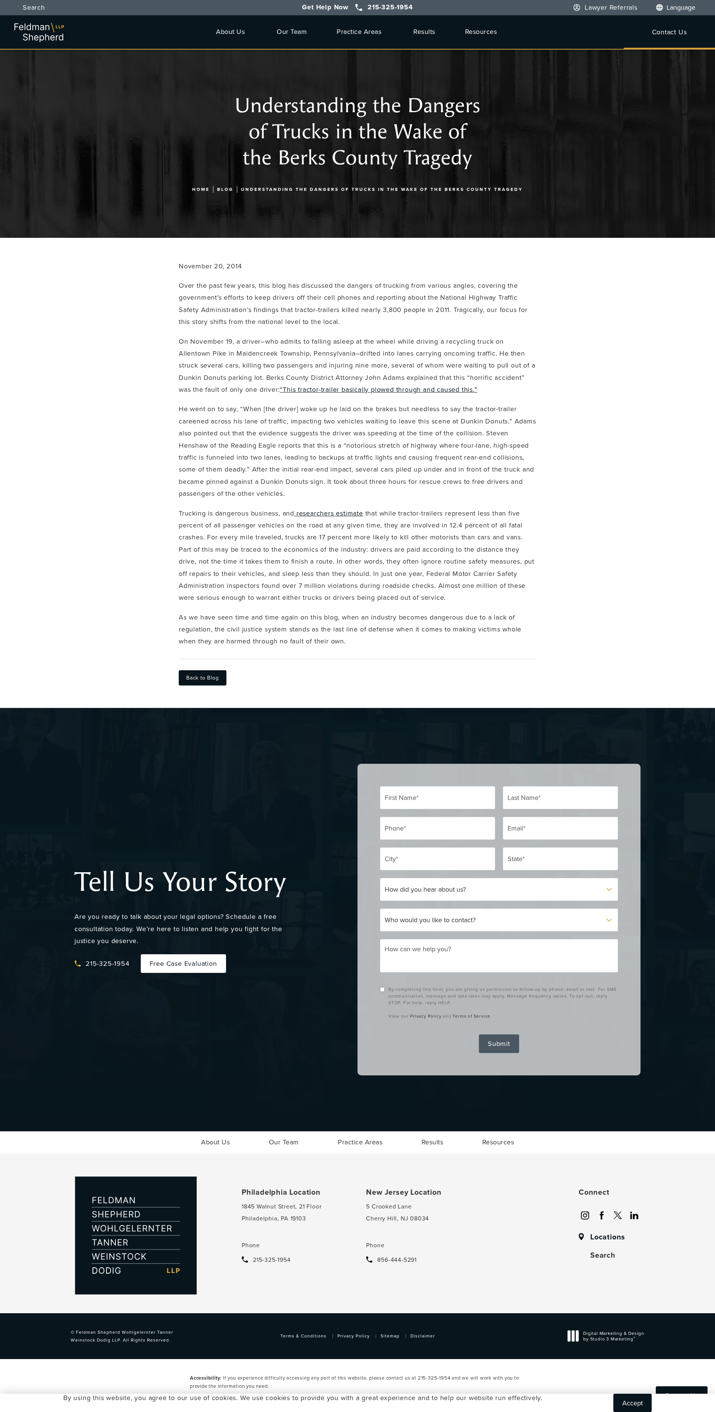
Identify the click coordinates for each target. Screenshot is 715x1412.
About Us (230, 31)
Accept (632, 1403)
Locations (607, 1237)
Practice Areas (359, 31)
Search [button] (34, 8)
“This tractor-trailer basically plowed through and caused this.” (378, 389)
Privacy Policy (425, 1016)
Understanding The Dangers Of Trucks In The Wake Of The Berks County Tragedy (382, 189)
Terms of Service (471, 1016)
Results (424, 31)
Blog (225, 189)
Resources (481, 31)
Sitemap (390, 1336)
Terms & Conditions (303, 1336)
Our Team (292, 31)
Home (201, 189)
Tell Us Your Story (180, 882)
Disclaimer (422, 1336)
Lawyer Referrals (611, 8)
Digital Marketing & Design (613, 1337)
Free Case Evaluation (183, 963)
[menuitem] (585, 1215)
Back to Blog (202, 677)
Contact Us (669, 32)
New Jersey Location (403, 1192)
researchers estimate (328, 513)
